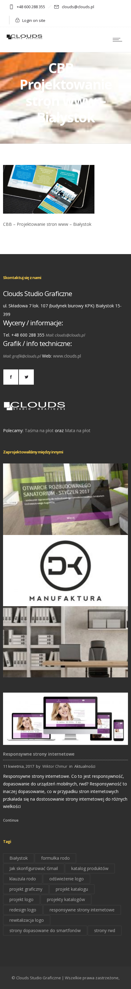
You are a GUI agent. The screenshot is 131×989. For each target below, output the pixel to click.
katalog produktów (89, 868)
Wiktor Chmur (54, 766)
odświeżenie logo (66, 879)
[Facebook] (10, 377)
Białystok (18, 858)
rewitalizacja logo (26, 920)
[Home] (24, 39)
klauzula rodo (22, 879)
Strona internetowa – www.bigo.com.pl (66, 668)
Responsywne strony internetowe (38, 754)
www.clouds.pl (67, 356)
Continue (11, 820)
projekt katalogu (72, 889)
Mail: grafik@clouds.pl (22, 356)
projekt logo (21, 899)
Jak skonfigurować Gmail (33, 868)
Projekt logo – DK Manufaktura (65, 597)
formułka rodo (55, 858)
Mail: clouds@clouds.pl (65, 335)
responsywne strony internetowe (82, 910)
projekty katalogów (66, 899)
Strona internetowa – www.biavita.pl (65, 526)
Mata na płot (77, 430)
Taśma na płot (39, 430)
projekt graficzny (25, 889)
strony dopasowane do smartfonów (45, 930)
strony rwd (104, 930)
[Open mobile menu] (119, 39)
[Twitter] (26, 377)
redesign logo (22, 910)
